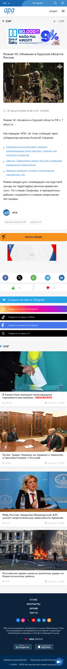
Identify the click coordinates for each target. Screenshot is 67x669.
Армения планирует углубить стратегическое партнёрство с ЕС (30, 172)
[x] (28, 620)
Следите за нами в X (19, 333)
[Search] (55, 3)
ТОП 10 (33, 612)
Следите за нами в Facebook (23, 325)
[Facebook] (18, 620)
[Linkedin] (44, 620)
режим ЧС (36, 222)
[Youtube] (33, 620)
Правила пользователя (15, 659)
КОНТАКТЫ (33, 604)
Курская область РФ (15, 222)
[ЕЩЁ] (62, 11)
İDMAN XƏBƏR (33, 237)
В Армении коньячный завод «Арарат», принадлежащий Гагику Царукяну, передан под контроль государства (31, 151)
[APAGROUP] (33, 639)
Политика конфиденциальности (46, 659)
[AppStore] (44, 647)
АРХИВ (33, 608)
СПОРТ (53, 11)
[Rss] (49, 620)
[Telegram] (39, 620)
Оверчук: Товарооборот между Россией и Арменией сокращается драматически (34, 162)
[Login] (62, 3)
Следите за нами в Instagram (23, 309)
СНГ (62, 21)
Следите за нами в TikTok (21, 317)
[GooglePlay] (23, 647)
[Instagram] (23, 620)
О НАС (33, 599)
